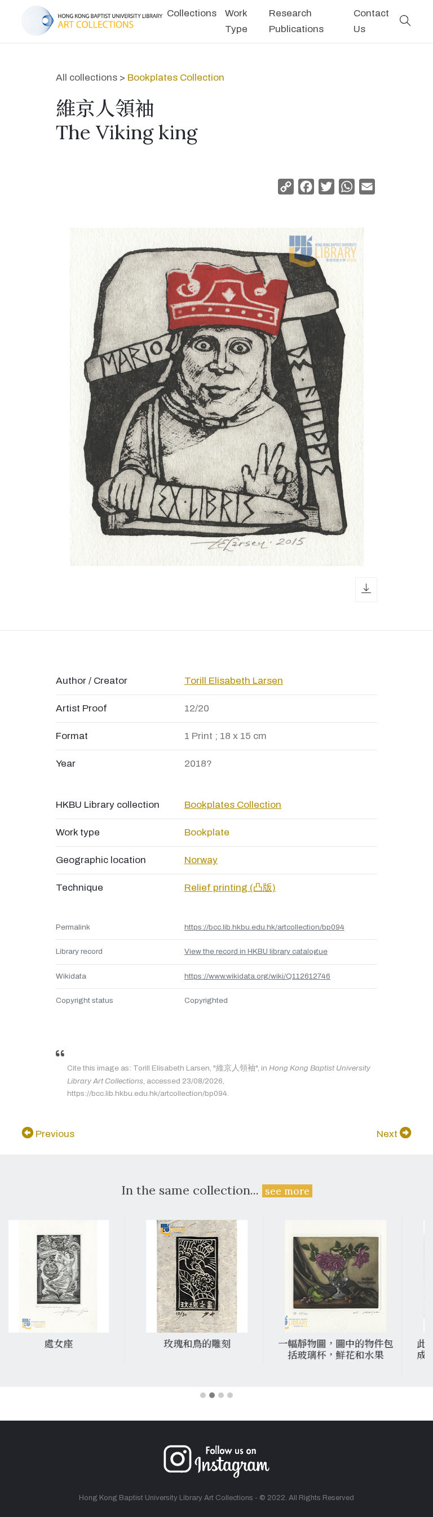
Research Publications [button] (296, 21)
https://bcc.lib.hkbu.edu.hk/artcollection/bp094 (264, 927)
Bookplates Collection (175, 77)
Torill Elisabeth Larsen (233, 680)
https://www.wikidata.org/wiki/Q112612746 (257, 976)
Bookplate (206, 832)
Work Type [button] (236, 21)
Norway (201, 860)
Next (388, 1134)
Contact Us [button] (371, 21)
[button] (405, 21)
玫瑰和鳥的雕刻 (74, 1344)
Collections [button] (191, 13)
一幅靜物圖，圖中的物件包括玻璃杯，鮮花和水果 (212, 1349)
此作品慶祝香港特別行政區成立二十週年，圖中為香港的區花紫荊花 (351, 1355)
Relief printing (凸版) (230, 887)
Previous (53, 1134)
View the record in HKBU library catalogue (256, 951)
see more (287, 1190)
